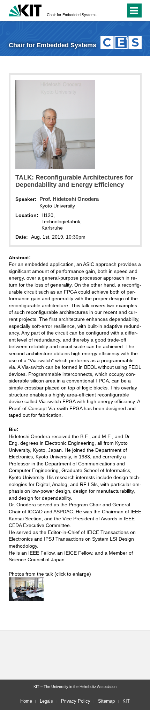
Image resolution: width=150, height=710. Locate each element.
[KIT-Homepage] (25, 9)
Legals (46, 701)
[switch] (118, 10)
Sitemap (106, 701)
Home (26, 701)
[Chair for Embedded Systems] (120, 42)
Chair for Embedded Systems (72, 15)
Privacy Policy (75, 701)
